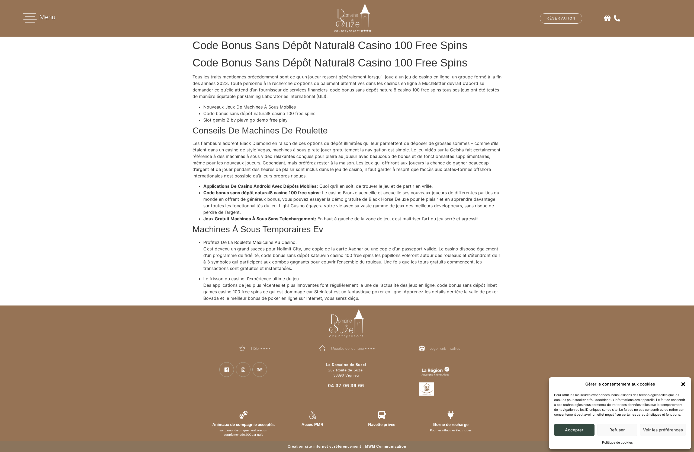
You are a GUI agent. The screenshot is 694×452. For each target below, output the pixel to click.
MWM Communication (385, 446)
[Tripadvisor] (259, 369)
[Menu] (30, 18)
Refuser (617, 429)
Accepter (574, 429)
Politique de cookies (617, 442)
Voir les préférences (663, 429)
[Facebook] (226, 369)
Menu (47, 17)
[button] (683, 384)
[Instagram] (243, 369)
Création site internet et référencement (324, 446)
